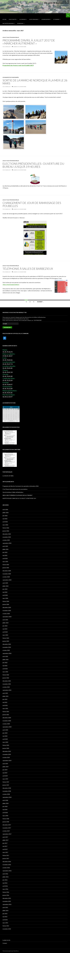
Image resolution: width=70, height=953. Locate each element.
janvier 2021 (6, 714)
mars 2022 (5, 671)
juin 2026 (5, 515)
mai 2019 (5, 772)
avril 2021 (5, 705)
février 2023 (6, 638)
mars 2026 (5, 525)
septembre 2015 (7, 904)
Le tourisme (56, 19)
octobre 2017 (6, 831)
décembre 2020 (7, 717)
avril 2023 (5, 632)
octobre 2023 (6, 613)
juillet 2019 (5, 766)
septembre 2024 (7, 580)
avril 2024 (5, 595)
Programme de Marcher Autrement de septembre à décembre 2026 (20, 486)
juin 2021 (5, 699)
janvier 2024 (6, 604)
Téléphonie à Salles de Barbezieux (28, 268)
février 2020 (6, 745)
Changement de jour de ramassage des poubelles (32, 204)
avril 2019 (5, 776)
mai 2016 (5, 883)
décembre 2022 (7, 644)
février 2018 (6, 818)
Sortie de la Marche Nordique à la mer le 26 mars (35, 82)
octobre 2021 (6, 687)
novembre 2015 (7, 901)
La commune (22, 19)
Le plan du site (6, 940)
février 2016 (6, 892)
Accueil (4, 19)
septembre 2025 (7, 543)
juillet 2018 (5, 803)
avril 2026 (5, 521)
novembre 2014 (7, 929)
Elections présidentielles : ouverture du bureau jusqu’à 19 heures (33, 165)
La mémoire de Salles (8, 475)
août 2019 (5, 763)
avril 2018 (5, 812)
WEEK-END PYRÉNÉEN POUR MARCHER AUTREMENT (18, 495)
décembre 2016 (7, 861)
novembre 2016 (7, 864)
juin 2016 (5, 880)
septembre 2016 (7, 870)
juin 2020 (5, 733)
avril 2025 (5, 558)
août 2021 (5, 693)
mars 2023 (5, 635)
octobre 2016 (6, 867)
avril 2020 (5, 739)
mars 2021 (5, 708)
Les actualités (12, 19)
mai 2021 (5, 702)
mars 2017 (5, 852)
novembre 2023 (7, 610)
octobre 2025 (6, 540)
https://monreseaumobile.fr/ (11, 284)
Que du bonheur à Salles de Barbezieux (13, 492)
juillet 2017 (5, 840)
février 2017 (6, 855)
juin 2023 (5, 626)
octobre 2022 (6, 650)
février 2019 (6, 782)
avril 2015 (5, 919)
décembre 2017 (7, 825)
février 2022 (6, 675)
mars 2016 (5, 889)
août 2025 (5, 546)
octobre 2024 (6, 577)
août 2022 (5, 656)
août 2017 (5, 837)
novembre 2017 (7, 828)
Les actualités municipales (11, 37)
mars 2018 (5, 815)
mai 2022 (5, 665)
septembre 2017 (7, 834)
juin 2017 (5, 843)
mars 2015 (5, 922)
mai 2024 (5, 592)
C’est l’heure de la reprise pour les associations (15, 489)
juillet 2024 (5, 586)
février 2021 (6, 711)
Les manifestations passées (11, 77)
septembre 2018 (7, 797)
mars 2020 (5, 742)
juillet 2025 (5, 549)
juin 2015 (5, 913)
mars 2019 (5, 779)
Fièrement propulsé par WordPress (11, 951)
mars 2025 (5, 561)
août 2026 (5, 509)
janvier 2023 (6, 641)
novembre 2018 (7, 791)
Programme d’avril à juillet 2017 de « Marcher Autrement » (29, 42)
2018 (5, 420)
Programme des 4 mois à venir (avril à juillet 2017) (18, 65)
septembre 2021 (7, 690)
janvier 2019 (6, 785)
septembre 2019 (7, 760)
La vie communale (33, 19)
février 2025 (6, 564)
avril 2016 (5, 886)
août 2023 (5, 619)
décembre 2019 (7, 751)
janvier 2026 (6, 531)
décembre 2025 (7, 534)
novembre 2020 (7, 720)
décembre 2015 (7, 898)
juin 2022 (5, 662)
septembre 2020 (7, 727)
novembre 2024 (7, 574)
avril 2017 (5, 849)
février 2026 (6, 528)
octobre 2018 (6, 794)
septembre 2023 (7, 616)
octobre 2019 (6, 757)
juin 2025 (5, 552)
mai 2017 (5, 846)
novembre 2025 (7, 537)
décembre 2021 (7, 681)
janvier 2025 (6, 567)
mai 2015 (5, 916)
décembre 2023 (7, 607)
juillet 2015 (5, 910)
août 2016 (5, 874)
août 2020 (5, 730)
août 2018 (5, 800)
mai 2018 (5, 809)
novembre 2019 (7, 754)
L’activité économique (8, 23)
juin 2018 (5, 806)
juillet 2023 (5, 622)
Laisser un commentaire (19, 46)
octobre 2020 (6, 724)
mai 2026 (5, 518)
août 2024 (5, 583)
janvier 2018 (6, 821)
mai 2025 (5, 555)
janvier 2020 (6, 748)
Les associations (45, 19)
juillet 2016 (5, 877)
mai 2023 (5, 629)
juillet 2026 (5, 512)
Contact (5, 943)
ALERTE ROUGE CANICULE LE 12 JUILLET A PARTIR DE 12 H (19, 498)
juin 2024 (5, 589)
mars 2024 (5, 598)
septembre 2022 (7, 653)
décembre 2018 (7, 788)
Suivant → (40, 301)
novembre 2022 (7, 647)
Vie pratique (20, 23)
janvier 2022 (6, 678)
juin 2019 (5, 769)
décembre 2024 (7, 570)
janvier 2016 (6, 895)
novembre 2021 (7, 684)
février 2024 (6, 601)
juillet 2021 (5, 696)
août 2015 (5, 907)
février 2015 (6, 926)
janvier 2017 (6, 858)
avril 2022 (5, 668)
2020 (17, 420)
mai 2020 (5, 736)
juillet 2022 (5, 659)
